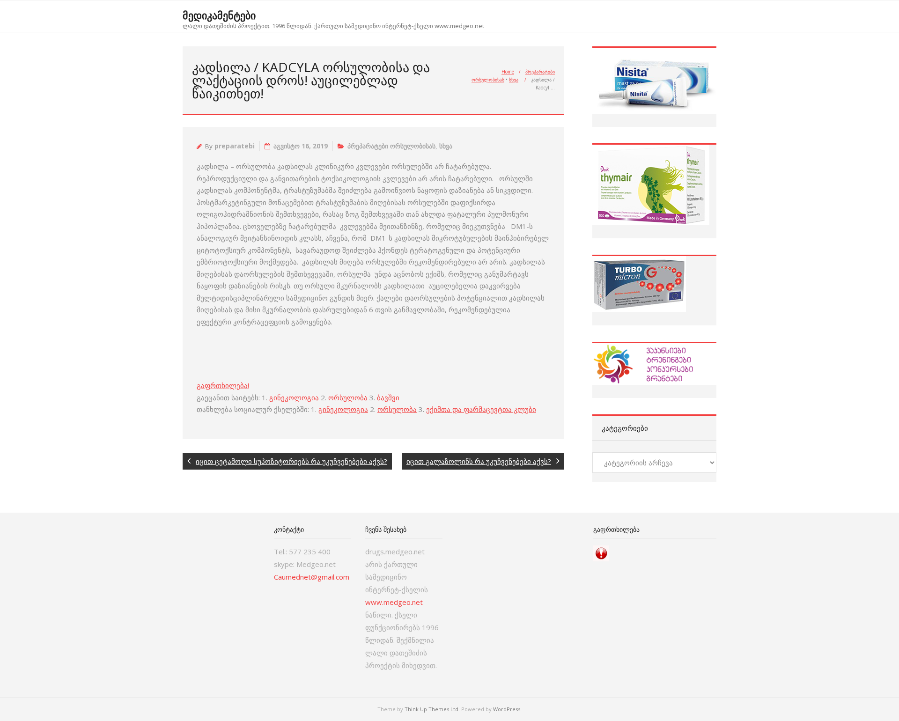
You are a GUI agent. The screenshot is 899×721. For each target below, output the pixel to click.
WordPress (506, 709)
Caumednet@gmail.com (311, 576)
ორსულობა (348, 397)
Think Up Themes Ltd (431, 709)
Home (507, 71)
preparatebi (234, 146)
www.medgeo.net (394, 602)
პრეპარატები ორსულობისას (391, 146)
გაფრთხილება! (223, 385)
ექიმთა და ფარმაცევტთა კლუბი (481, 409)
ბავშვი (388, 397)
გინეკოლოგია (294, 397)
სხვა (513, 79)
